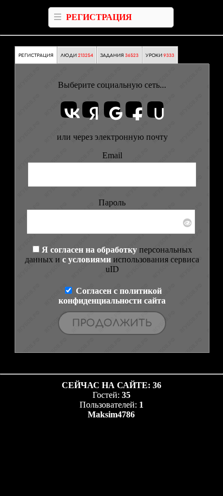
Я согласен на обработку (89, 249)
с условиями (86, 259)
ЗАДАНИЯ (119, 55)
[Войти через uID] (155, 109)
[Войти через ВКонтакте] (69, 109)
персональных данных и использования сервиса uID (112, 259)
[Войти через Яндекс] (90, 109)
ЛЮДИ (77, 55)
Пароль (112, 202)
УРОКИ (160, 55)
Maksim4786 (111, 414)
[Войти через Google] (112, 109)
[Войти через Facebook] (134, 109)
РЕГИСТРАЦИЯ (99, 17)
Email (112, 155)
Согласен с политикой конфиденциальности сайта (112, 295)
